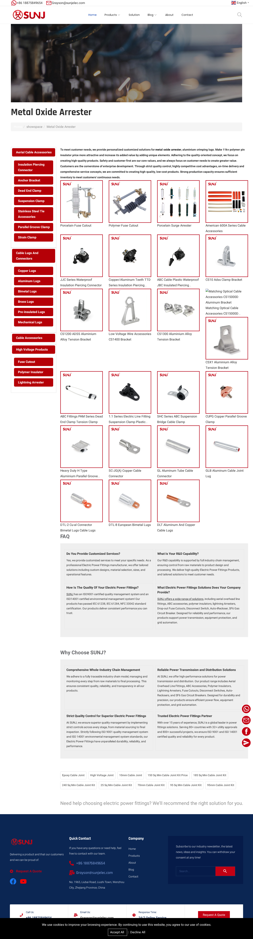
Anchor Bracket (29, 180)
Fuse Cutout (26, 361)
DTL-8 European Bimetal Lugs (130, 525)
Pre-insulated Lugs (31, 312)
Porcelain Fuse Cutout (75, 225)
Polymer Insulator (30, 372)
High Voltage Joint (102, 775)
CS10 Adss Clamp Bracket (224, 279)
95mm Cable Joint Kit (220, 785)
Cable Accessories (29, 338)
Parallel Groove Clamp (34, 227)
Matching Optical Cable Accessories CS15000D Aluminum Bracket (222, 314)
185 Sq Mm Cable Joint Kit (209, 775)
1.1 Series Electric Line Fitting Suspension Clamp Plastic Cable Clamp (129, 422)
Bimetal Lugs (27, 291)
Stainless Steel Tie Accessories (31, 214)
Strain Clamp (27, 237)
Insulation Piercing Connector (31, 167)
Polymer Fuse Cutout (123, 225)
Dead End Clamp (29, 190)
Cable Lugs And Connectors (27, 256)
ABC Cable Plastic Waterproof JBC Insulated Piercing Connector (178, 285)
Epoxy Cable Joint (73, 775)
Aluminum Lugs (29, 281)
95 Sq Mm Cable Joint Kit (186, 785)
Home (18, 126)
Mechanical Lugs (30, 322)
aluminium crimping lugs (198, 150)
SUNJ (69, 594)
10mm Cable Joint (130, 775)
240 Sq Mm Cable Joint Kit (78, 785)
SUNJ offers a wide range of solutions (180, 599)
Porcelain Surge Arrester (174, 225)
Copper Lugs (27, 270)
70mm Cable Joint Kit (151, 785)
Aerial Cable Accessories (34, 152)
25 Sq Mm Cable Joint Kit (116, 785)
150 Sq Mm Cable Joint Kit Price (168, 775)
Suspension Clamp (31, 201)
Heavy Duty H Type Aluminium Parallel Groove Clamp (79, 476)
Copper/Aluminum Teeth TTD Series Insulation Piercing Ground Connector (130, 285)
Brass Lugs (26, 301)
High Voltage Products (32, 349)
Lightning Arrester (31, 382)
